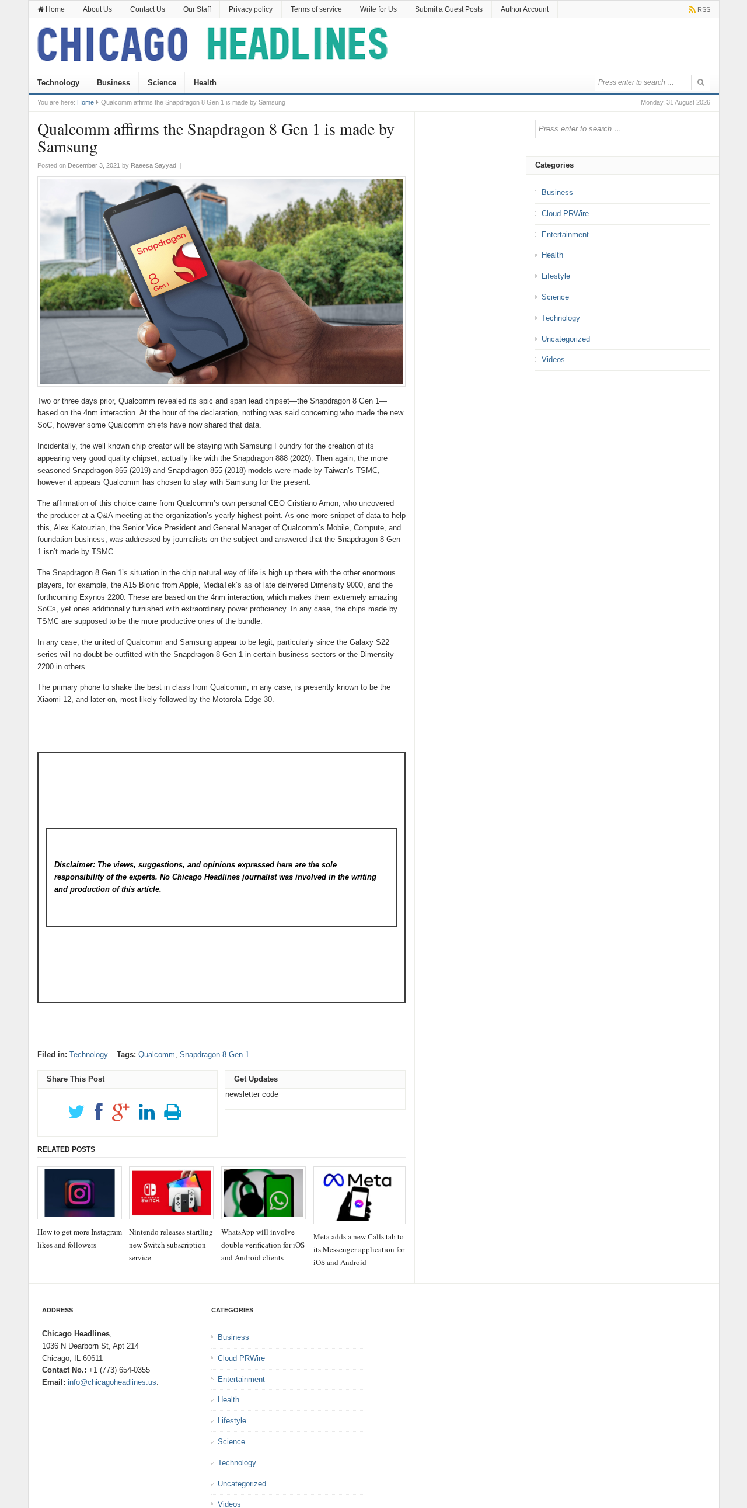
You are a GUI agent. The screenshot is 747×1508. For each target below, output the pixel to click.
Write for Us (378, 9)
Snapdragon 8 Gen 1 (214, 1054)
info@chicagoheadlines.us (112, 1382)
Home (54, 9)
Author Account (525, 9)
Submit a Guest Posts (449, 9)
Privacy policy (251, 9)
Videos (553, 359)
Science (162, 82)
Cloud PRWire (565, 213)
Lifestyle (556, 276)
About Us (97, 9)
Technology (58, 82)
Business (113, 82)
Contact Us (147, 9)
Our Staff (197, 9)
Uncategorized (566, 339)
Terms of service (316, 9)
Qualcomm (156, 1054)
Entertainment (565, 234)
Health (205, 82)
